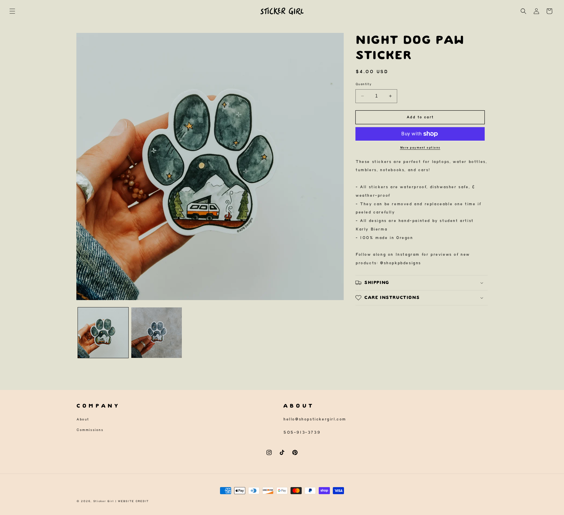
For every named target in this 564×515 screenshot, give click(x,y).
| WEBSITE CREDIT (132, 501)
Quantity (363, 84)
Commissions (89, 430)
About (82, 419)
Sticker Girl (103, 501)
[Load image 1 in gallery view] (103, 332)
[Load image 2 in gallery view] (156, 332)
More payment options (420, 147)
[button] (12, 11)
